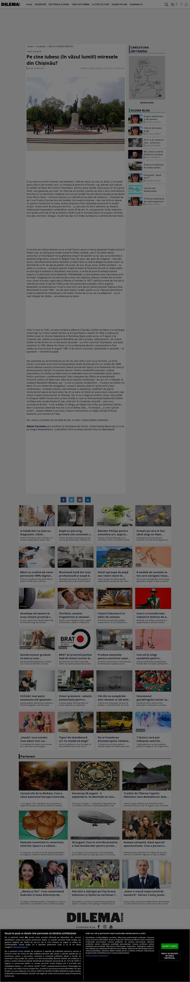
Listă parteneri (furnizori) (97, 956)
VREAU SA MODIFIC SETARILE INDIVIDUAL (169, 955)
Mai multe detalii (20, 947)
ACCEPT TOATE (170, 946)
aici (22, 966)
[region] (95, 955)
